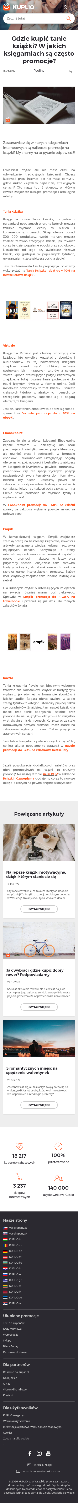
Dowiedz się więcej (62, 1492)
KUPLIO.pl (50, 774)
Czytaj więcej (39, 909)
